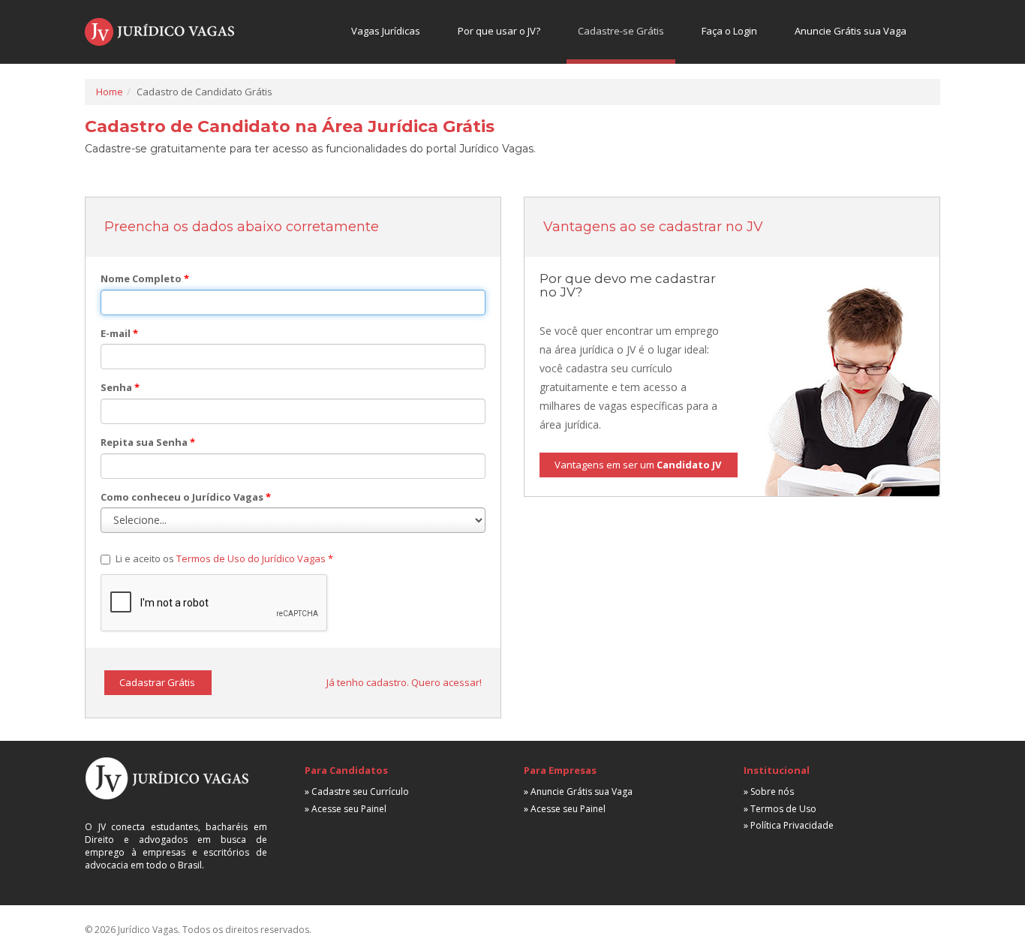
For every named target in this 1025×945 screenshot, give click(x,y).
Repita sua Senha (148, 442)
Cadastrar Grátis (157, 682)
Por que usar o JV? (499, 31)
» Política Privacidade (789, 825)
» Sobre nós (769, 791)
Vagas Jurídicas (385, 31)
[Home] (159, 32)
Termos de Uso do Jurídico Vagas (251, 558)
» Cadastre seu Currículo (357, 791)
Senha (120, 387)
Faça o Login (729, 31)
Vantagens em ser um (638, 464)
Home (109, 91)
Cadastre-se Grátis (621, 31)
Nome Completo (145, 278)
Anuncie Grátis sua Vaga (850, 31)
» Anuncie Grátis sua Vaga (578, 791)
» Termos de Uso (780, 808)
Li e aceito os (224, 558)
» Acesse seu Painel (345, 808)
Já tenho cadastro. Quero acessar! (404, 682)
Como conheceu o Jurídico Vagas (186, 497)
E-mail (119, 333)
